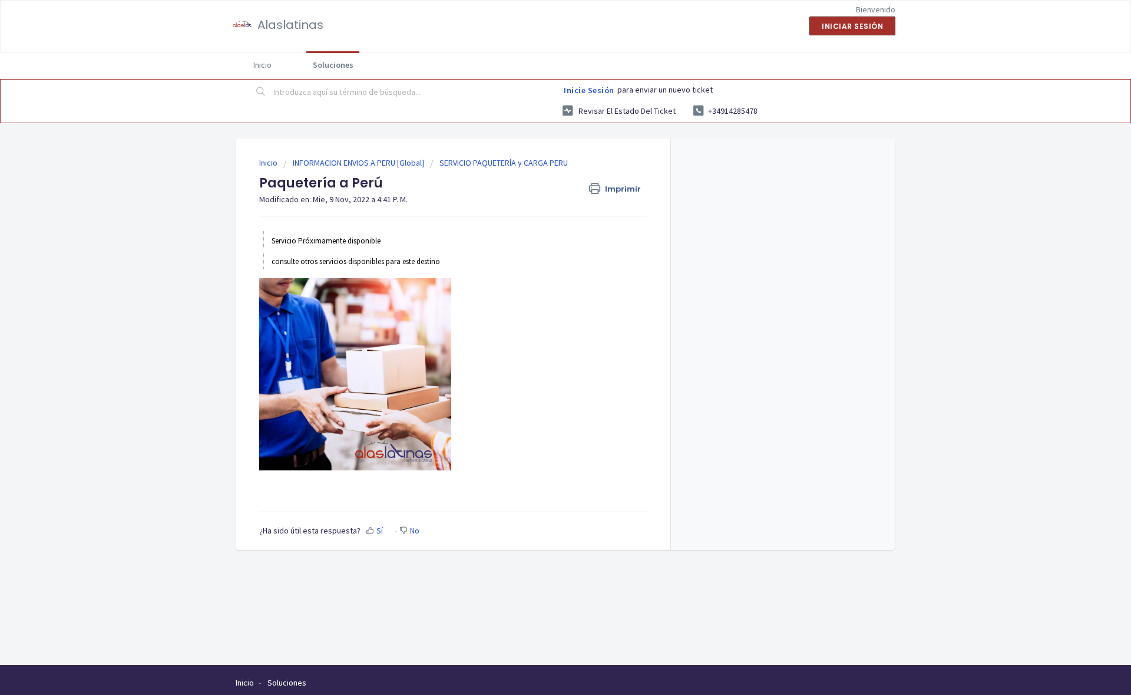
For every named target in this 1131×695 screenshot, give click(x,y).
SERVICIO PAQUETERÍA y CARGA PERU (503, 162)
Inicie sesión (589, 90)
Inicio (262, 65)
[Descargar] (543, 193)
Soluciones (333, 65)
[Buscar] (260, 92)
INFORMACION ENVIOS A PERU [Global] (358, 162)
